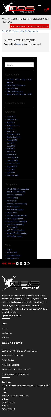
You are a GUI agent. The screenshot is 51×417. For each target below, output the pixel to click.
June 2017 (11, 117)
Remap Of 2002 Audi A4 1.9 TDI (19, 94)
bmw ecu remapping (15, 195)
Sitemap (5, 337)
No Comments (31, 31)
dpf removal (12, 201)
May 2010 (11, 149)
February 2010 (12, 158)
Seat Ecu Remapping (15, 224)
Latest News (12, 213)
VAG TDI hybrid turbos (15, 230)
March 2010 (11, 155)
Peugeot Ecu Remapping (17, 221)
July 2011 (10, 128)
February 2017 (12, 119)
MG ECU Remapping (15, 218)
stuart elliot (19, 31)
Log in (9, 250)
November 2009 (13, 164)
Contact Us (7, 333)
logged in (19, 44)
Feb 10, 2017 (8, 31)
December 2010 (13, 134)
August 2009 (12, 166)
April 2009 (11, 172)
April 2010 (11, 152)
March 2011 (11, 131)
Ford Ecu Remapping (15, 210)
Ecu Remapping (13, 207)
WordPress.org (13, 259)
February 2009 (12, 175)
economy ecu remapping (17, 204)
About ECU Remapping (16, 192)
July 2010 (10, 143)
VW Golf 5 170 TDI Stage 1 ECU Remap (19, 81)
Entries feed (12, 253)
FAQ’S (4, 328)
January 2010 (12, 161)
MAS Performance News (17, 215)
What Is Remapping (15, 91)
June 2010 (11, 146)
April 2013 (11, 122)
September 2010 (13, 137)
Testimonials (12, 227)
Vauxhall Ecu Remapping (17, 233)
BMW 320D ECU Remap (16, 85)
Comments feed (13, 256)
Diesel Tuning (12, 88)
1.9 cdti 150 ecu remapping (18, 189)
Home (13, 26)
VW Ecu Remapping (15, 236)
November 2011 (13, 125)
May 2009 (11, 169)
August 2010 (12, 140)
